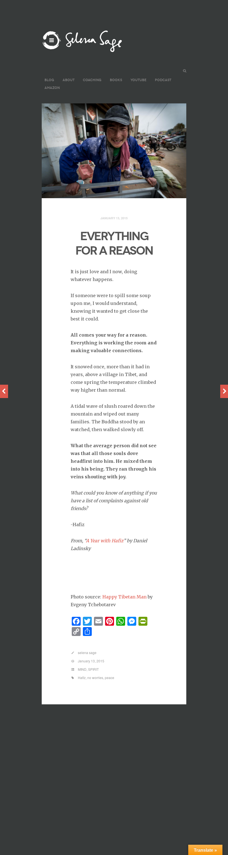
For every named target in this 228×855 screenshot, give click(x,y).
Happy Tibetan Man (124, 597)
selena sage (87, 652)
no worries (95, 677)
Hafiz (82, 677)
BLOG (49, 80)
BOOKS (116, 80)
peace (109, 677)
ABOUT (69, 80)
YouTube (138, 80)
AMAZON (52, 88)
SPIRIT (93, 669)
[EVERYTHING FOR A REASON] (114, 151)
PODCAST (163, 80)
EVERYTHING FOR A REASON (114, 243)
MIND (82, 669)
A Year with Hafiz (104, 540)
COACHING (92, 80)
